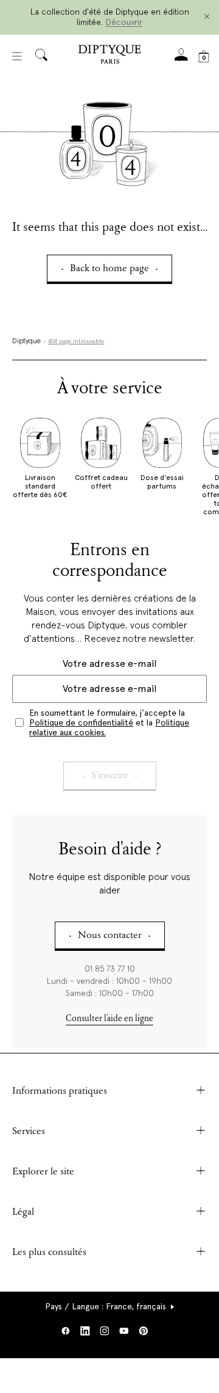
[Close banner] (207, 17)
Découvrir (123, 22)
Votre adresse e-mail (109, 663)
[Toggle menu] (17, 56)
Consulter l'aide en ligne (109, 1019)
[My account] (181, 58)
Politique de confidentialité (81, 722)
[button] (110, 1306)
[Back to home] (109, 56)
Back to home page (109, 269)
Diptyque (26, 341)
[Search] (41, 56)
